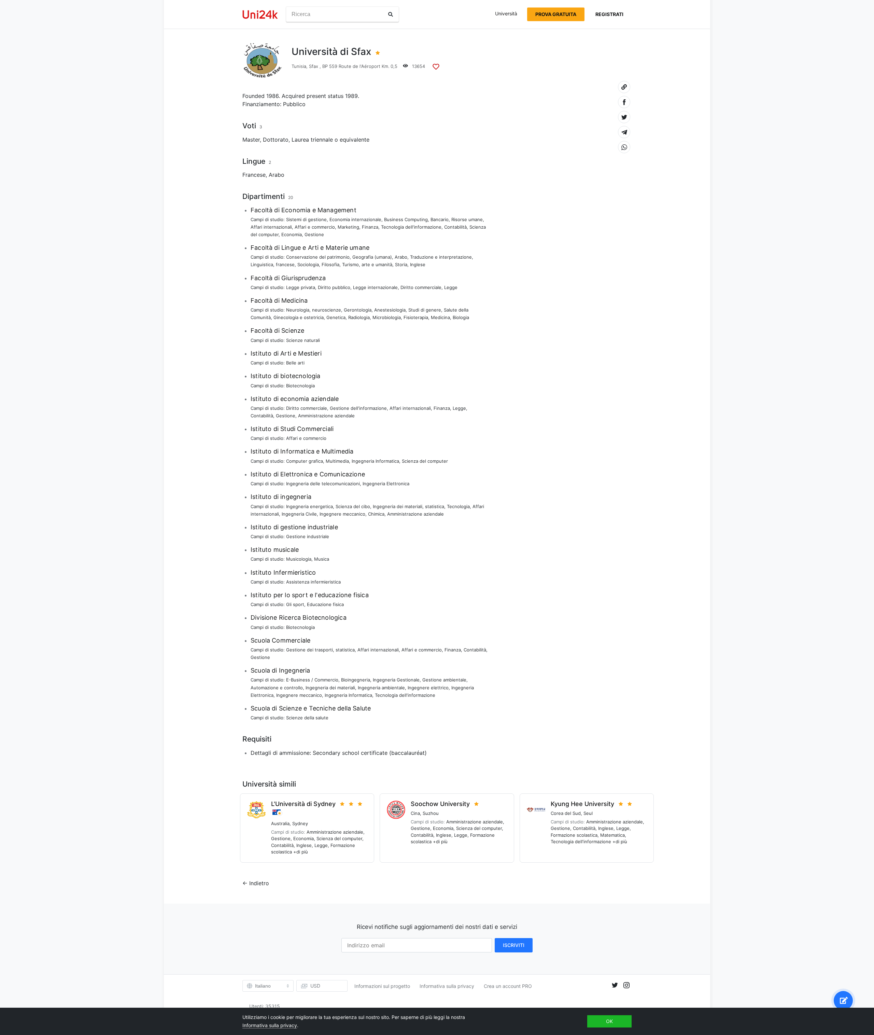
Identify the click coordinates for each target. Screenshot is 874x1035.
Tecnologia (458, 506)
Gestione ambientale (444, 679)
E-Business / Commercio (312, 679)
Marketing (348, 227)
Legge (450, 287)
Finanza (370, 227)
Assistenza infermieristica (313, 582)
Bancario (440, 219)
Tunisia (299, 66)
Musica (321, 559)
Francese (254, 174)
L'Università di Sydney (303, 803)
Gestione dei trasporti (309, 649)
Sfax (313, 66)
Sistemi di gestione (306, 219)
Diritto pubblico (334, 287)
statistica (434, 506)
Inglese (417, 264)
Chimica (376, 514)
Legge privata (300, 287)
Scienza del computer (425, 461)
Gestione (314, 234)
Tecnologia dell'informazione (411, 227)
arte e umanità (377, 264)
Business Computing (406, 219)
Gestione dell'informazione (358, 408)
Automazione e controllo (277, 687)
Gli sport (295, 604)
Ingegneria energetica (309, 506)
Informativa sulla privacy (447, 986)
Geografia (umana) (372, 257)
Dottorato (275, 139)
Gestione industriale (307, 536)
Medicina (440, 317)
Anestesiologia (390, 310)
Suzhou (431, 813)
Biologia (461, 317)
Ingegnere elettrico (428, 687)
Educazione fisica (325, 604)
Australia (280, 823)
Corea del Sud (566, 813)
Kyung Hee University (582, 803)
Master (251, 139)
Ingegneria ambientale (381, 687)
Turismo (350, 264)
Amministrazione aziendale (326, 415)
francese (285, 264)
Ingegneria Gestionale (396, 679)
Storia (401, 264)
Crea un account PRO (508, 986)
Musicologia (298, 559)
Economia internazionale (355, 219)
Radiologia (359, 317)
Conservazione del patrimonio (318, 257)
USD (315, 986)
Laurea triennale (312, 139)
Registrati (609, 14)
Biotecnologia (300, 385)
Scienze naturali (303, 340)
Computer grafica (304, 461)
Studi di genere (424, 310)
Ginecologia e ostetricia (298, 317)
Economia (291, 234)
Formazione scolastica (574, 835)
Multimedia (337, 461)
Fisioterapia (416, 317)
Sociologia (308, 264)
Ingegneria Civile (299, 514)
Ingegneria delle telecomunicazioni (323, 483)
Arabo (276, 174)
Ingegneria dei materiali (397, 506)
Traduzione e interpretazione (441, 257)
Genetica (336, 317)
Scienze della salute (307, 717)
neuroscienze (326, 310)
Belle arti (295, 362)
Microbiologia (386, 317)
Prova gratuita (555, 14)
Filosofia (330, 264)
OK (609, 1021)
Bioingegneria (355, 679)
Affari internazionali (271, 227)
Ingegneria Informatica (375, 461)
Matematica (612, 835)
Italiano (263, 986)
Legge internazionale (375, 287)
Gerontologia (357, 310)
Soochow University (440, 803)
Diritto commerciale (420, 287)
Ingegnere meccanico (342, 514)
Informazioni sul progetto (382, 986)
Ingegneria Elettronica (386, 483)
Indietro (259, 883)
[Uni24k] (260, 14)
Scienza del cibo (353, 506)
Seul (588, 813)
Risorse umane (467, 219)
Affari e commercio (315, 227)
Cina (415, 813)
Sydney (300, 823)
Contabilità (455, 227)
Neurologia (297, 310)
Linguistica (262, 264)
